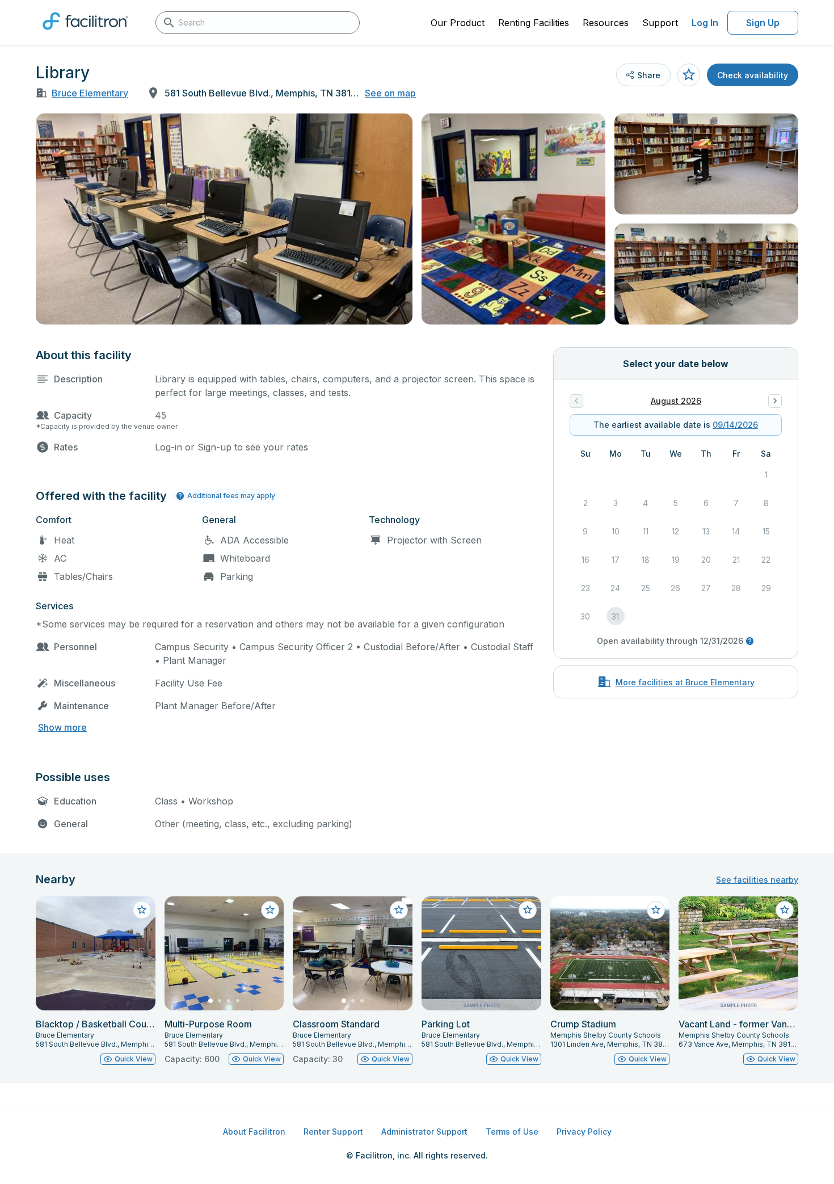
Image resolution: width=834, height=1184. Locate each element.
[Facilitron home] (85, 33)
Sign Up (763, 22)
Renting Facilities (533, 22)
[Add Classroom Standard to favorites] (399, 910)
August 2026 (676, 401)
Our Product (458, 22)
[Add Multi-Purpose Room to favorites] (270, 910)
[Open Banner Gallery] (224, 219)
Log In (705, 22)
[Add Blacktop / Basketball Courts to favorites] (142, 910)
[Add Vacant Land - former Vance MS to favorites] (785, 910)
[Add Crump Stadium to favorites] (656, 910)
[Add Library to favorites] (688, 75)
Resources (606, 22)
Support (660, 22)
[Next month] (775, 401)
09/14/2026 (735, 424)
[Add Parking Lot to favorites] (528, 910)
